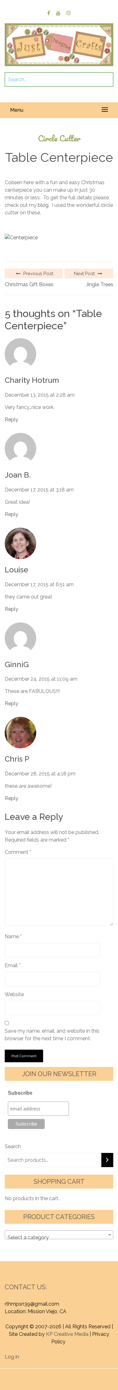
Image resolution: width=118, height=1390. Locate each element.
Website (14, 994)
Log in (12, 1357)
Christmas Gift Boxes (29, 284)
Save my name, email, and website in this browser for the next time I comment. (52, 1034)
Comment (18, 852)
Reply (11, 420)
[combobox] (59, 1234)
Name (13, 936)
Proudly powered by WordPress (47, 1372)
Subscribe (20, 1093)
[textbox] (59, 1238)
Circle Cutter (59, 138)
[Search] (107, 1160)
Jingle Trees (99, 284)
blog (43, 205)
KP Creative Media (67, 1334)
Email (12, 965)
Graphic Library (75, 1380)
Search (13, 1146)
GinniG (17, 664)
